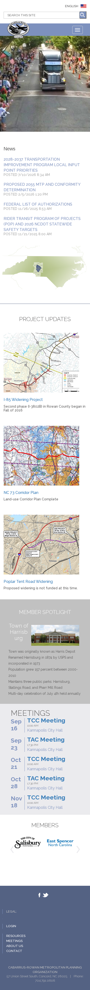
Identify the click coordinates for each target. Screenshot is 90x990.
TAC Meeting (46, 739)
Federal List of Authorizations (38, 204)
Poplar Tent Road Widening (28, 581)
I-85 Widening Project (23, 399)
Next (78, 849)
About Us (14, 946)
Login (11, 926)
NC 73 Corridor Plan (21, 492)
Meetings (14, 941)
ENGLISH (71, 6)
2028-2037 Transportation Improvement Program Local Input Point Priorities (42, 165)
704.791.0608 (45, 980)
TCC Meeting (46, 720)
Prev (12, 849)
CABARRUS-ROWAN (19, 30)
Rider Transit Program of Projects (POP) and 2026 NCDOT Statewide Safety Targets (42, 224)
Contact (14, 951)
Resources (15, 936)
